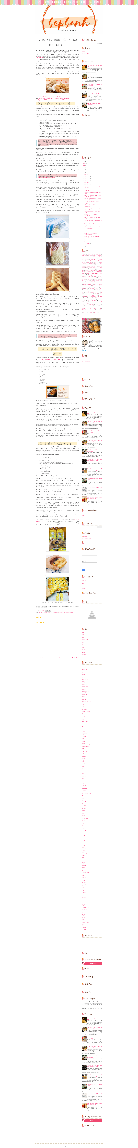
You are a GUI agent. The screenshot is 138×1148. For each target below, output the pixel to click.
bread (46, 612)
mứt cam (93, 292)
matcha (100, 288)
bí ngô (96, 263)
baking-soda (98, 254)
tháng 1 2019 (86, 243)
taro (101, 305)
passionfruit (100, 299)
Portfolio (83, 646)
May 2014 (84, 654)
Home (83, 514)
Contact (83, 517)
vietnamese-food (86, 311)
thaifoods (92, 307)
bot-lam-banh (92, 264)
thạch (88, 307)
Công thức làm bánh (69, 2)
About (83, 515)
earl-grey (90, 279)
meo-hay (97, 289)
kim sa (98, 285)
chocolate (83, 271)
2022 (84, 167)
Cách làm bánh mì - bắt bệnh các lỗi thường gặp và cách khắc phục (94, 488)
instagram (84, 580)
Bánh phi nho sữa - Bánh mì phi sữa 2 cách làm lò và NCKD (94, 497)
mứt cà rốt (87, 292)
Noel (84, 296)
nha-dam (100, 295)
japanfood (90, 284)
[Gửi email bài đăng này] (46, 611)
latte (87, 287)
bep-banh (92, 263)
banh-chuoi (88, 258)
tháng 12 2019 (87, 174)
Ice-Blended (100, 283)
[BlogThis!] (47, 611)
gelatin (93, 280)
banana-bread (84, 255)
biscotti (101, 263)
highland (93, 281)
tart (84, 307)
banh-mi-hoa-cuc (42, 612)
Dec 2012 (84, 651)
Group (83, 56)
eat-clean (95, 279)
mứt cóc (97, 292)
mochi (84, 291)
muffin (98, 291)
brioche (49, 612)
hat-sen (87, 281)
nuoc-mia (90, 297)
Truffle (88, 309)
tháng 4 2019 (86, 184)
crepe (94, 276)
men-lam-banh (91, 289)
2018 (84, 246)
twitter (83, 587)
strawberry (98, 304)
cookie (101, 275)
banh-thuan (89, 262)
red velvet (91, 301)
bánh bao (89, 255)
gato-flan (88, 280)
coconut (87, 273)
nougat (85, 297)
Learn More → (84, 350)
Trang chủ (40, 2)
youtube (83, 583)
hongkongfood (89, 283)
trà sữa (83, 309)
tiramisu (96, 308)
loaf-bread (84, 808)
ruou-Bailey (86, 303)
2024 (84, 163)
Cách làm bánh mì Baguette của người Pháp (49, 96)
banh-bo (83, 258)
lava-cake (92, 287)
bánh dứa (94, 255)
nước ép (94, 297)
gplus (83, 585)
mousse (93, 291)
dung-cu (94, 277)
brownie (83, 267)
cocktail (83, 273)
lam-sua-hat (84, 801)
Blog (82, 644)
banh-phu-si (98, 260)
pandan (83, 299)
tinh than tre (90, 308)
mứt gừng (86, 293)
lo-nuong (97, 287)
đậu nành (84, 279)
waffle (93, 310)
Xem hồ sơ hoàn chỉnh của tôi (88, 538)
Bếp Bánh (47, 2)
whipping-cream (99, 310)
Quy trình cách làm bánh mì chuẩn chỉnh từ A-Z (51, 100)
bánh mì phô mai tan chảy (87, 639)
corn (84, 276)
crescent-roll (100, 276)
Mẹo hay (90, 2)
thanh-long (97, 307)
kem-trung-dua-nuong (98, 284)
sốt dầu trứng (85, 304)
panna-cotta (89, 299)
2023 (84, 165)
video (101, 309)
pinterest (83, 582)
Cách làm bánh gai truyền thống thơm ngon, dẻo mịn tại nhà (94, 460)
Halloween (97, 280)
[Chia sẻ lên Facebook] (50, 611)
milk (101, 289)
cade (90, 269)
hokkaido (83, 283)
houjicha (95, 283)
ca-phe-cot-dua (92, 267)
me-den (85, 289)
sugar (83, 305)
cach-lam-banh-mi (54, 612)
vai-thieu (93, 309)
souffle (101, 303)
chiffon (99, 270)
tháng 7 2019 (86, 180)
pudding (86, 301)
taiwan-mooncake (88, 305)
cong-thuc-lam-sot (93, 275)
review (96, 301)
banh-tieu (96, 262)
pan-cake (99, 297)
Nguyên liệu (97, 2)
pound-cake (84, 874)
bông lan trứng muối (86, 711)
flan (100, 279)
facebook (83, 588)
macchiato (92, 288)
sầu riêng (92, 303)
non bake (99, 296)
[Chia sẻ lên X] (48, 611)
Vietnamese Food (56, 2)
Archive (83, 649)
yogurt (95, 312)
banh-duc (87, 259)
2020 (84, 171)
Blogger (94, 315)
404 (82, 519)
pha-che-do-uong (91, 300)
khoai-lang (88, 285)
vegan (97, 309)
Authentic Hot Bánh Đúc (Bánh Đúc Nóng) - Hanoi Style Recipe (94, 94)
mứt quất (96, 293)
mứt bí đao (84, 830)
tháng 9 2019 (86, 176)
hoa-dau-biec (99, 281)
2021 (84, 169)
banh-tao (83, 262)
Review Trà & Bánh (85, 53)
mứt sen (100, 293)
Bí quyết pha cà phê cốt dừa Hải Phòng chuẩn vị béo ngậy (94, 469)
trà (100, 308)
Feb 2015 (84, 656)
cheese (86, 270)
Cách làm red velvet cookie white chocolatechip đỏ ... (91, 234)
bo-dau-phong (85, 264)
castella (99, 269)
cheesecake (93, 270)
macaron (86, 288)
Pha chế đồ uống (81, 2)
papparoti (94, 299)
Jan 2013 (83, 652)
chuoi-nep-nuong (97, 271)
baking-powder (90, 254)
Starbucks (92, 304)
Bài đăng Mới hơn (39, 657)
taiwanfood (96, 305)
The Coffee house (85, 907)
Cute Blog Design (75, 1146)
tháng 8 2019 (86, 178)
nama (89, 295)
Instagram (84, 55)
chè (82, 270)
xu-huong (85, 312)
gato (83, 280)
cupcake (89, 277)
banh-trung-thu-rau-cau (86, 701)
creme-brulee (89, 276)
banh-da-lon (94, 258)
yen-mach (91, 312)
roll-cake (100, 301)
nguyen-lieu (94, 295)
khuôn (93, 285)
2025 (84, 161)
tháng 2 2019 (86, 241)
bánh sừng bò (90, 256)
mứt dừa (83, 837)
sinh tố (97, 303)
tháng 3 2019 (86, 240)
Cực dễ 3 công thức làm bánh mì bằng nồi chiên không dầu (53, 98)
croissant (84, 277)
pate (84, 300)
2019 (84, 172)
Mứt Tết (84, 295)
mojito (88, 291)
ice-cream (85, 284)
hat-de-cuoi (84, 776)
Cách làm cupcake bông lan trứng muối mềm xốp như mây (92, 227)
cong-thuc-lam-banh (61, 612)
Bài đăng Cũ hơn (75, 657)
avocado (83, 254)
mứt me (91, 293)
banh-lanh (93, 259)
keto (83, 285)
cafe (94, 269)
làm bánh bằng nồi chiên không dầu (49, 359)
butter (87, 267)
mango (96, 288)
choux (89, 271)
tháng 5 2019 (86, 182)
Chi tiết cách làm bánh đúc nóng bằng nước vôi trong (94, 75)
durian (99, 277)
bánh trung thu (97, 256)
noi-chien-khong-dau (70, 612)
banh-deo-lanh (85, 686)
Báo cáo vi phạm (86, 361)
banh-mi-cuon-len (85, 691)
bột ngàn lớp (87, 266)
